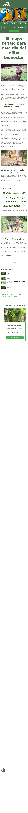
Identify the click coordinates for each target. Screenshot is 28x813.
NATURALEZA (10, 296)
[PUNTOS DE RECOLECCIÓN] (19, 27)
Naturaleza (14, 262)
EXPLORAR (12, 294)
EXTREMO (15, 296)
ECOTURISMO (18, 294)
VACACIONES (4, 296)
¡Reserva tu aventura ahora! (6, 255)
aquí (9, 117)
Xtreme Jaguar (19, 139)
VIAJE (8, 294)
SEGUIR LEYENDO (15, 337)
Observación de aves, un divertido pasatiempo (14, 324)
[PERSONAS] (14, 23)
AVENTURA (3, 294)
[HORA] (5, 27)
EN (24, 3)
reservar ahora (14, 30)
